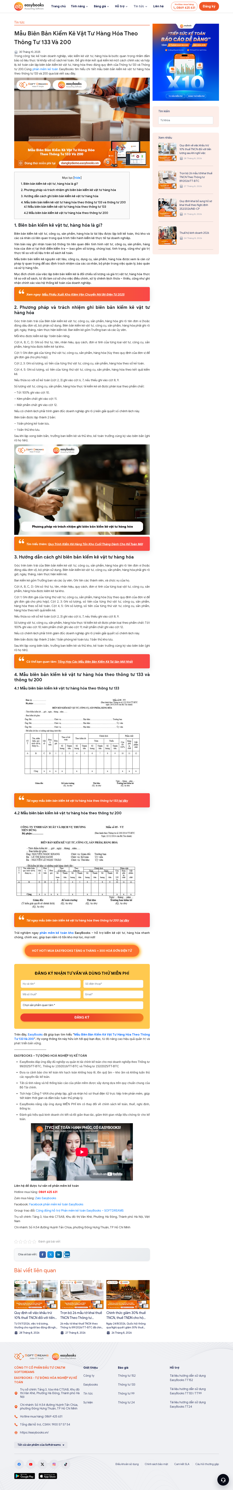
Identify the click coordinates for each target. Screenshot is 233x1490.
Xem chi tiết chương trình (154, 781)
